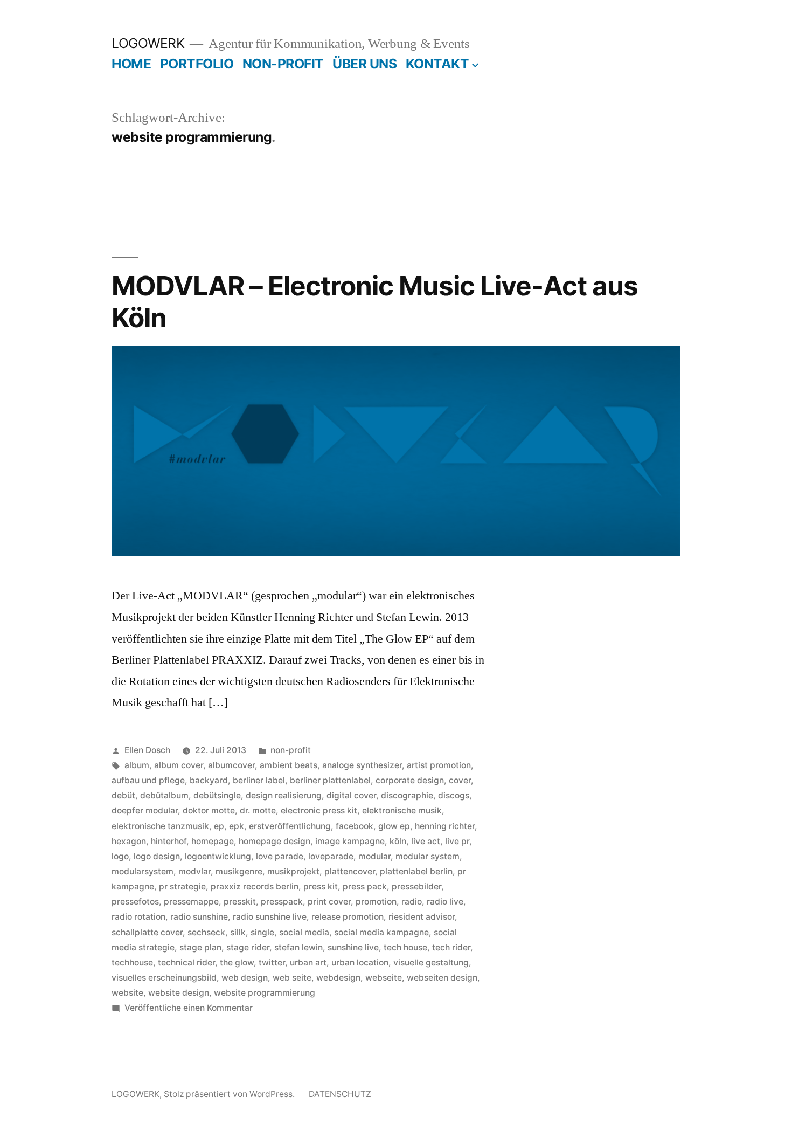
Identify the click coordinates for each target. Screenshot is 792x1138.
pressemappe (191, 901)
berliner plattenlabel (330, 780)
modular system (427, 856)
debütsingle (217, 795)
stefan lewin (298, 947)
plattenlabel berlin (416, 871)
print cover (329, 901)
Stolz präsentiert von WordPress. (230, 1094)
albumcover (231, 765)
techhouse (132, 962)
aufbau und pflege (148, 780)
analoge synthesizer (362, 765)
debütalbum (164, 795)
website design (178, 993)
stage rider (247, 947)
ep (219, 826)
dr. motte (258, 810)
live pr (457, 841)
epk (236, 826)
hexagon (129, 841)
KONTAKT (437, 64)
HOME (131, 64)
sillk (238, 932)
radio (411, 901)
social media (304, 932)
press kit (320, 886)
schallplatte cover (147, 932)
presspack (282, 901)
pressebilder (416, 886)
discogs (453, 795)
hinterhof (168, 841)
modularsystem (142, 871)
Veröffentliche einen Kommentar (188, 1008)
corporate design (410, 780)
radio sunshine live (270, 917)
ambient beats (288, 765)
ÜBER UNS (364, 64)
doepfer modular (145, 810)
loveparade (330, 856)
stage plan (200, 947)
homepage (212, 841)
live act (425, 841)
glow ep (394, 826)
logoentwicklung (218, 856)
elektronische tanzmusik (160, 826)
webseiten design (442, 978)
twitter (272, 962)
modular (374, 856)
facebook (354, 826)
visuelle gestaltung (431, 962)
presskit (240, 901)
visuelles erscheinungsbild (164, 978)
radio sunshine (199, 917)
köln (398, 841)
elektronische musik (402, 810)
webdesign (338, 978)
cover (460, 780)
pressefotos (135, 901)
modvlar (194, 871)
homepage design (274, 841)
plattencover (349, 871)
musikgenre (239, 871)
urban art (308, 962)
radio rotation (138, 917)
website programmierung (264, 993)
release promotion (347, 917)
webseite (383, 978)
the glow (237, 962)
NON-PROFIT (283, 64)
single (262, 932)
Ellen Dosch (147, 750)
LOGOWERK (148, 43)
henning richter (445, 826)
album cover (178, 765)
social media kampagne (381, 932)
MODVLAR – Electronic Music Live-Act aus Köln (375, 302)
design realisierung (284, 795)
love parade (279, 856)
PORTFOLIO (197, 64)
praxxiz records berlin (254, 886)
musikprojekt (293, 871)
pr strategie (182, 886)
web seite (292, 978)
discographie (407, 795)
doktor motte (209, 810)
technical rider (186, 962)
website (127, 993)
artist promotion (439, 765)
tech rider (451, 947)
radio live (445, 901)
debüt (123, 795)
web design (244, 978)
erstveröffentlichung (290, 826)
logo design (157, 856)
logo (120, 856)
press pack (365, 886)
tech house (405, 947)
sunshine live (353, 947)
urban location (359, 962)
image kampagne (350, 841)
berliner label (259, 780)
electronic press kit (319, 810)
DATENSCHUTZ (340, 1094)
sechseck (206, 932)
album (136, 765)
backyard (209, 780)
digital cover (351, 795)
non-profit (290, 750)
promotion (376, 901)
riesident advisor (421, 917)
